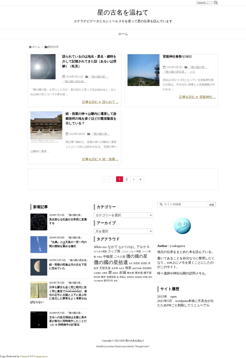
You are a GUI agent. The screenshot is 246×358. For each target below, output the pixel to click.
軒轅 (145, 277)
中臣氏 (99, 257)
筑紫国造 (111, 277)
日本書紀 (97, 273)
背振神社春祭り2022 (177, 56)
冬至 (131, 263)
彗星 (128, 268)
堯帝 (96, 268)
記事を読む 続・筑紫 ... (100, 159)
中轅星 (108, 256)
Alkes (98, 247)
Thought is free (142, 346)
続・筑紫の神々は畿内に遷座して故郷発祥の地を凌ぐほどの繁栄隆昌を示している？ (91, 118)
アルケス (143, 247)
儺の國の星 (136, 256)
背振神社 (130, 277)
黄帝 (116, 281)
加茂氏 (144, 263)
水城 (122, 273)
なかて (113, 247)
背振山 (122, 277)
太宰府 (114, 268)
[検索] (215, 3)
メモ (192, 71)
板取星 (115, 273)
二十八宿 (119, 256)
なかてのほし (127, 247)
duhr (104, 247)
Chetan (23, 356)
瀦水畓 (139, 272)
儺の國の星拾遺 (111, 262)
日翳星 (104, 273)
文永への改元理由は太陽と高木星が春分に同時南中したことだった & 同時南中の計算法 (68, 321)
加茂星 (136, 263)
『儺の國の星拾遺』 (74, 81)
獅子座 (148, 272)
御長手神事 (137, 268)
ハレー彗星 (135, 251)
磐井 (103, 277)
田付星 (97, 277)
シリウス (125, 252)
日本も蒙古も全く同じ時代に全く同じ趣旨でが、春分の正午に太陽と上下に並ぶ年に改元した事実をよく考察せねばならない (58, 294)
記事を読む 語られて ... (100, 102)
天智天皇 (105, 268)
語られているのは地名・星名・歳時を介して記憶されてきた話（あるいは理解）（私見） (89, 61)
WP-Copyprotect (38, 356)
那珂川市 (108, 280)
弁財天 (121, 268)
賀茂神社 (138, 277)
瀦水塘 (130, 273)
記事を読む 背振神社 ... (197, 97)
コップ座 (114, 251)
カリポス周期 (100, 251)
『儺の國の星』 (98, 76)
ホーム (36, 47)
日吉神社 (147, 268)
